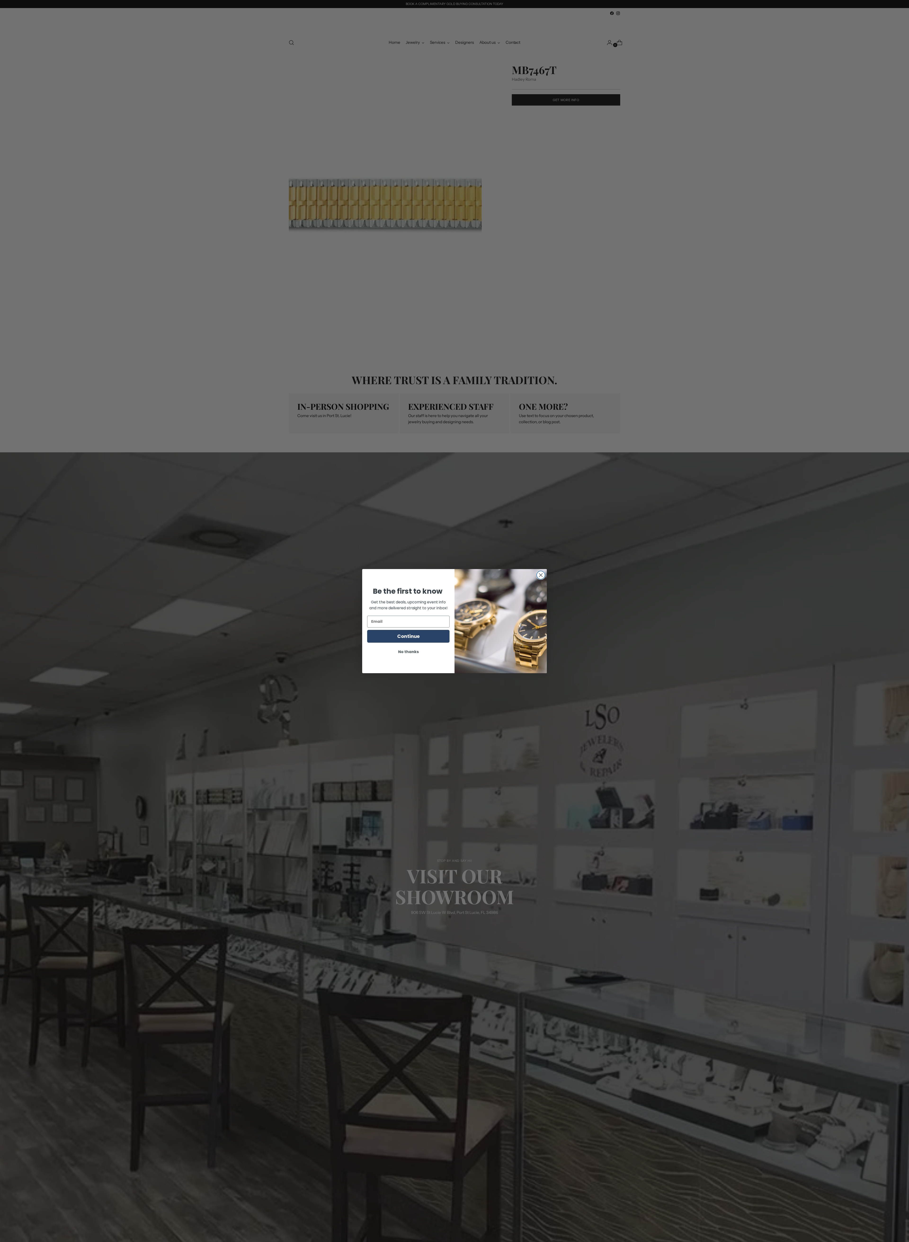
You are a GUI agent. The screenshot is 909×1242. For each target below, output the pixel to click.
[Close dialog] (541, 575)
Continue (408, 636)
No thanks (408, 651)
